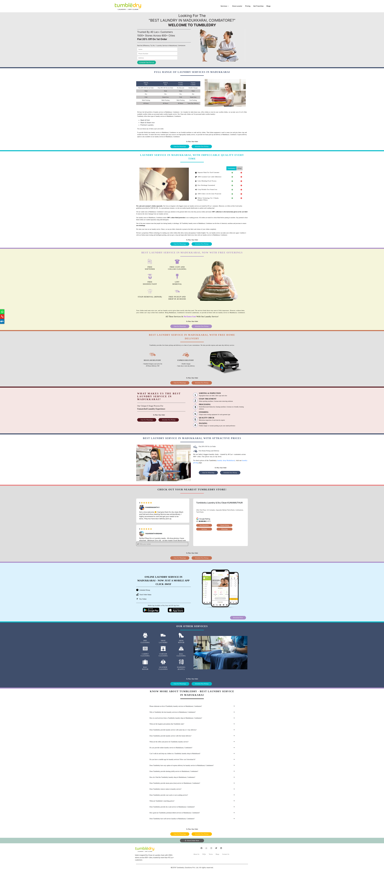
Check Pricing (224, 525)
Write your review (145, 544)
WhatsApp (224, 529)
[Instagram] (211, 848)
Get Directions (204, 525)
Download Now (238, 617)
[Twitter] (216, 848)
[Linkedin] (221, 848)
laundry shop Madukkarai (226, 460)
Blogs (268, 6)
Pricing (247, 6)
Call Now (204, 529)
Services (224, 6)
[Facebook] (201, 848)
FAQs (204, 854)
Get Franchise (258, 6)
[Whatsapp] (206, 848)
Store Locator (237, 6)
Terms (211, 854)
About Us (196, 854)
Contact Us (225, 854)
